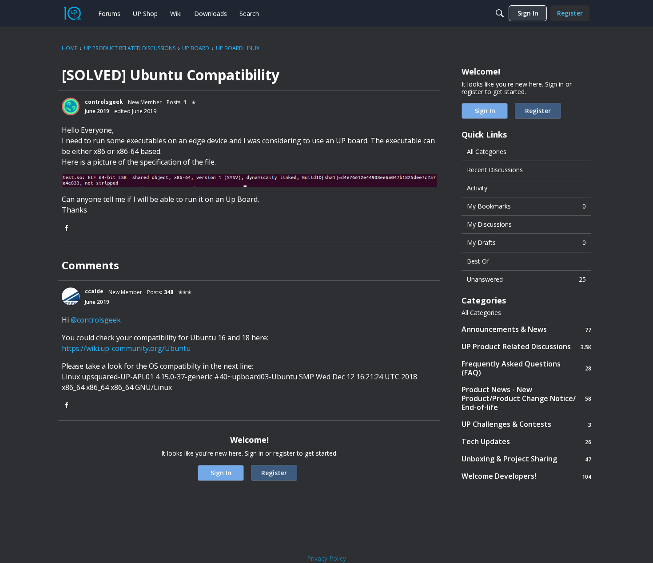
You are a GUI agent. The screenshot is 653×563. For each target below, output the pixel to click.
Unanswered (526, 279)
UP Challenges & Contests (526, 424)
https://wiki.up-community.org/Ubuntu (126, 348)
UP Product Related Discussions (526, 346)
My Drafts (526, 242)
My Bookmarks (526, 206)
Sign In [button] (221, 473)
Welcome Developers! (526, 476)
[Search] (500, 13)
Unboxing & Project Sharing (526, 459)
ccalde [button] (94, 291)
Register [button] (274, 473)
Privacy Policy (326, 558)
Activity (477, 188)
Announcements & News (526, 329)
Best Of (478, 261)
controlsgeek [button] (104, 102)
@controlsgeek (96, 320)
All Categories (486, 151)
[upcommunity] (72, 13)
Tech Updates (526, 441)
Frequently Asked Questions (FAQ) (526, 368)
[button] (71, 106)
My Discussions (489, 224)
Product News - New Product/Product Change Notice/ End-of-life (526, 398)
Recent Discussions (495, 169)
